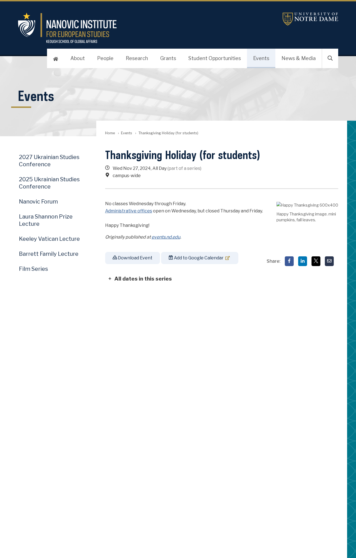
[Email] (329, 261)
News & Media (298, 58)
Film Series (33, 269)
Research (137, 58)
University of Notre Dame (310, 19)
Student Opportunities (214, 58)
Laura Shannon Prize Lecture (46, 220)
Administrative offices (128, 211)
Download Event (134, 258)
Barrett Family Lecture (48, 254)
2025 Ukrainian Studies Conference (49, 183)
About (77, 58)
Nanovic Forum (38, 201)
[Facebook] (289, 261)
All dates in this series (143, 278)
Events (261, 58)
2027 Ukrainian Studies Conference (49, 161)
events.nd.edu (166, 237)
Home (110, 133)
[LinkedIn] (302, 261)
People (105, 58)
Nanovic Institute (124, 28)
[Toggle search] (330, 58)
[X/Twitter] (316, 261)
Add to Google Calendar (198, 258)
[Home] (55, 58)
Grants (168, 58)
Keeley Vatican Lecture (49, 238)
